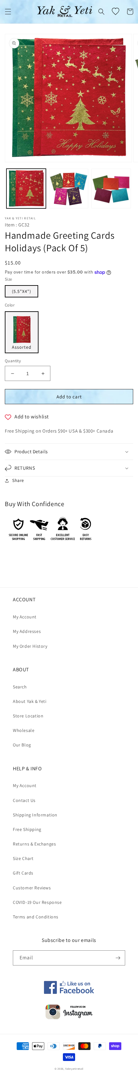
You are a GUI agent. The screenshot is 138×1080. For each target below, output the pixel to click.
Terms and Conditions (35, 917)
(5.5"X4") (21, 291)
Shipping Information (35, 815)
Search (20, 687)
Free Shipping (27, 829)
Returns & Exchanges (34, 844)
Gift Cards (23, 873)
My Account (25, 617)
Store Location (28, 716)
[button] (8, 12)
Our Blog (22, 745)
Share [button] (18, 480)
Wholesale (23, 730)
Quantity (13, 361)
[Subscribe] (118, 957)
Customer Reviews (32, 888)
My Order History (30, 646)
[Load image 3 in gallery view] (111, 188)
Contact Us (24, 800)
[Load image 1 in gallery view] (26, 188)
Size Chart (23, 858)
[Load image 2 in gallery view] (69, 188)
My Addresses (27, 631)
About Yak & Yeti (30, 701)
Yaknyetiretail (74, 1068)
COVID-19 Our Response (37, 902)
